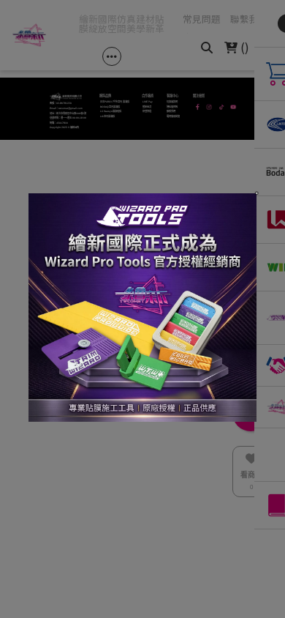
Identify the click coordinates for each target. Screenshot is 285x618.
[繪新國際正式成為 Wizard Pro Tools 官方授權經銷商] (142, 309)
